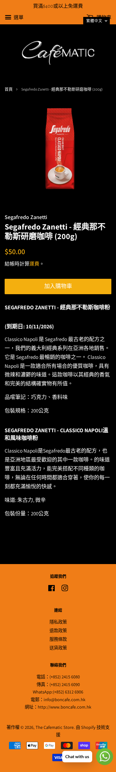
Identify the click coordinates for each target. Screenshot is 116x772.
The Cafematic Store (55, 727)
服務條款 (58, 639)
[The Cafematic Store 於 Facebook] (51, 589)
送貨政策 (58, 648)
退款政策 (58, 630)
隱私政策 (58, 622)
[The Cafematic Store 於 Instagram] (64, 589)
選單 (18, 17)
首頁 (9, 89)
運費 (34, 264)
